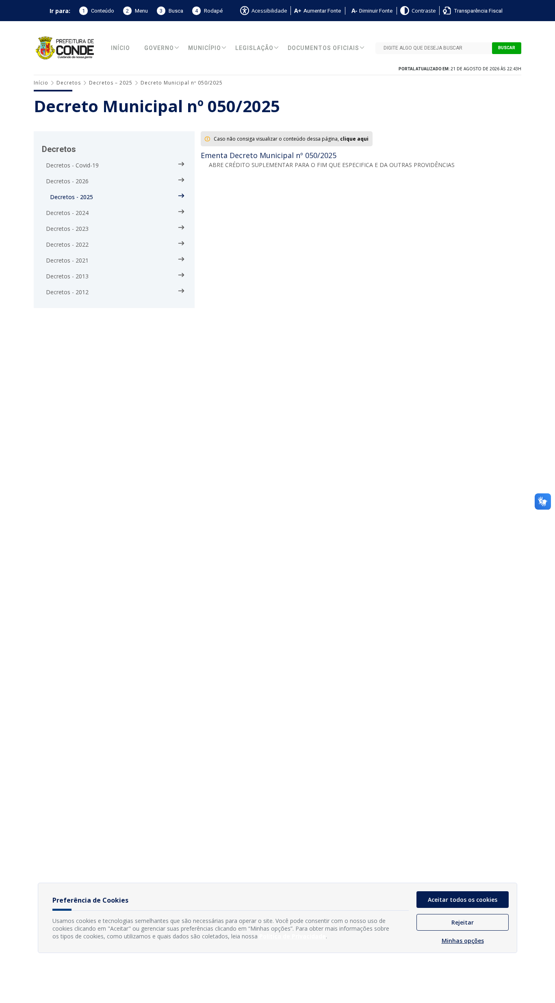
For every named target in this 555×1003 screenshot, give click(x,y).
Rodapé (209, 11)
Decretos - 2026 (67, 181)
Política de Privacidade (292, 936)
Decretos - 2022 (67, 244)
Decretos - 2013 (67, 276)
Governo (159, 48)
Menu (137, 11)
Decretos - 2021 (67, 260)
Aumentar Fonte (322, 11)
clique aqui (354, 138)
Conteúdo (98, 11)
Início (120, 48)
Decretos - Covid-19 (72, 165)
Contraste (424, 10)
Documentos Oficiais (323, 48)
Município (204, 48)
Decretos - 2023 (67, 228)
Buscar (506, 48)
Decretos (68, 82)
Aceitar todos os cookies (462, 899)
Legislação (254, 48)
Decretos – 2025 (110, 82)
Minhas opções (463, 940)
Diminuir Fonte (375, 11)
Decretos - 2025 (71, 197)
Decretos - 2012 (67, 292)
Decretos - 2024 (67, 213)
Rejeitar (462, 922)
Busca (171, 11)
